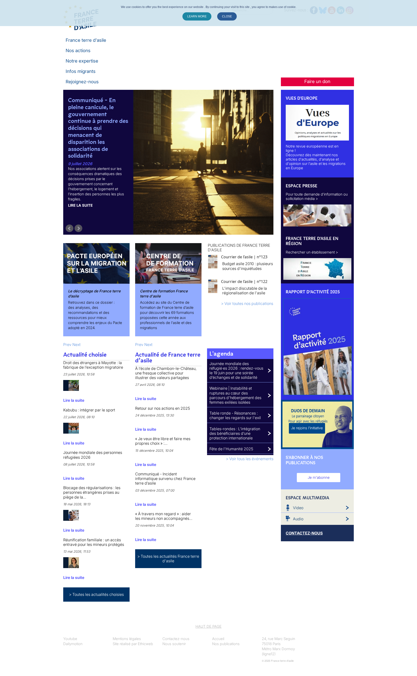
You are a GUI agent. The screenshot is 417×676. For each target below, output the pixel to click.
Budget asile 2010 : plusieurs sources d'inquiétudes (247, 266)
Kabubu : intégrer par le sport (89, 410)
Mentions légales (127, 638)
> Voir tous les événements (249, 458)
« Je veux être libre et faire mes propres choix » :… (162, 441)
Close (227, 16)
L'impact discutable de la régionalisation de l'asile (244, 290)
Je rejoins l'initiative (307, 428)
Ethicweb (145, 643)
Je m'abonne (319, 477)
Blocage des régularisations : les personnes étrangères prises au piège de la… (91, 492)
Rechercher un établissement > (312, 252)
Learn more (197, 16)
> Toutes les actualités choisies (96, 594)
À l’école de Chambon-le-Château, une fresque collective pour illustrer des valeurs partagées (165, 373)
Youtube (70, 638)
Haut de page (208, 626)
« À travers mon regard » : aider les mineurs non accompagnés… (163, 516)
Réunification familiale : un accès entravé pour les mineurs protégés (93, 542)
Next (78, 228)
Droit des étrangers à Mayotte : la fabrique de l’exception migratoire (93, 365)
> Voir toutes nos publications (247, 303)
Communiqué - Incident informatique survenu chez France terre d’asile (165, 479)
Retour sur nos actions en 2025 (162, 408)
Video (298, 507)
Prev (69, 228)
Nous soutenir (174, 643)
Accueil (218, 638)
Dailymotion (73, 643)
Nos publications (226, 643)
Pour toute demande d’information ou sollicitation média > (317, 196)
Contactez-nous (175, 638)
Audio (298, 518)
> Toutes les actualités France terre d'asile (168, 558)
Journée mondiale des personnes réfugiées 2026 (92, 454)
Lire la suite (80, 205)
